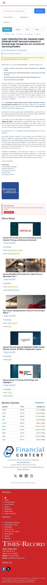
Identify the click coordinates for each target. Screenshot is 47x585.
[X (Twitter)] (15, 476)
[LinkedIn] (26, 476)
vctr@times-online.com (16, 558)
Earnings (20, 250)
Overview (7, 34)
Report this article (9, 212)
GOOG (4, 423)
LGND (9, 359)
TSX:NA (10, 396)
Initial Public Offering (13, 286)
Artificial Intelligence (12, 250)
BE (9, 253)
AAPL (9, 290)
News (12, 34)
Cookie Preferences (31, 580)
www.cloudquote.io (23, 462)
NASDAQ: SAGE (13, 91)
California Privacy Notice (19, 580)
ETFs (27, 29)
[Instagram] (31, 476)
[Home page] (23, 543)
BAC (3, 420)
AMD (3, 416)
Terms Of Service (23, 469)
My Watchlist (24, 17)
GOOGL (17, 290)
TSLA (9, 326)
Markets (7, 29)
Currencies (19, 34)
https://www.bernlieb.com (9, 170)
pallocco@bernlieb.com (18, 108)
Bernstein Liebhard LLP (15, 136)
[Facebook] (20, 476)
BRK (13, 290)
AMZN (4, 410)
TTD (18, 253)
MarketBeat (8, 247)
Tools (36, 29)
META (4, 426)
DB (11, 253)
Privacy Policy (36, 467)
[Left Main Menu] (4, 3)
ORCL (14, 253)
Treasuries (37, 34)
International (29, 34)
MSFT (4, 430)
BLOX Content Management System (16, 582)
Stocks (18, 29)
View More (39, 403)
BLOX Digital (31, 582)
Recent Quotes (8, 17)
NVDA (4, 433)
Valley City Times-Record (16, 578)
